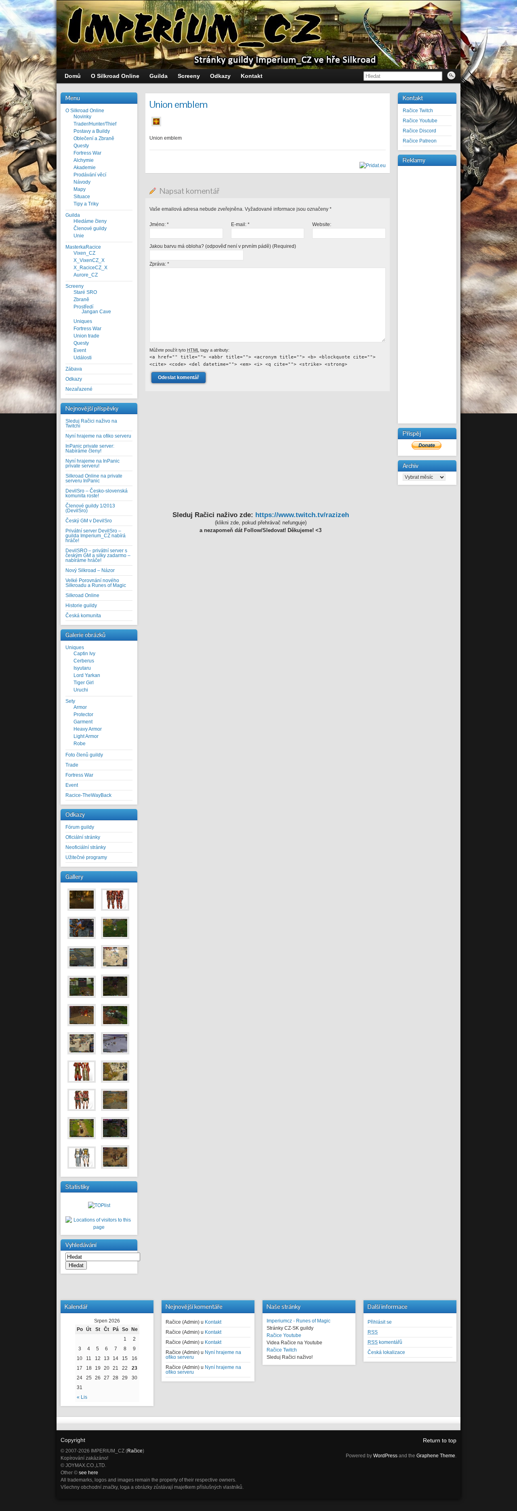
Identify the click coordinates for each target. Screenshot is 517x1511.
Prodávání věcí (90, 175)
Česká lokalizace (386, 1352)
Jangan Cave (96, 311)
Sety (70, 701)
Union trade (86, 336)
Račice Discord (419, 131)
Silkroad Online (82, 595)
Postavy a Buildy (92, 131)
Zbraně (81, 299)
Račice (135, 1451)
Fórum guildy (79, 827)
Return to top (439, 1440)
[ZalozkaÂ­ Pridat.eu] (372, 165)
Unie (79, 236)
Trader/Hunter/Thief (95, 124)
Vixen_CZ (84, 253)
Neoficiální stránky (85, 847)
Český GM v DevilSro (88, 521)
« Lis (82, 1397)
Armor (80, 707)
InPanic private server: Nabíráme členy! (89, 448)
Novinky (82, 116)
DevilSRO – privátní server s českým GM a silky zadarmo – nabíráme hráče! (97, 555)
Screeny (74, 286)
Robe (80, 743)
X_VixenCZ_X (89, 260)
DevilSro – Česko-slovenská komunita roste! (96, 493)
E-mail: (240, 224)
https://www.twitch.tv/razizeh (302, 515)
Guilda (72, 215)
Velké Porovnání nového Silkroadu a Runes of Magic (95, 583)
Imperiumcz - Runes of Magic (298, 1321)
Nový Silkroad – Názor (90, 570)
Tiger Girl (84, 682)
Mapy (80, 189)
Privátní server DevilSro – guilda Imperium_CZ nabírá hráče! (95, 535)
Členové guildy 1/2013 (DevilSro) (90, 508)
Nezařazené (78, 389)
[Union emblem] (156, 127)
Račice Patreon (420, 141)
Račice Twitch (418, 110)
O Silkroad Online (84, 110)
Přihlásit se (380, 1322)
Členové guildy (90, 228)
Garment (83, 722)
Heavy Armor (88, 729)
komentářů (385, 1342)
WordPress (385, 1456)
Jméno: (159, 224)
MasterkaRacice (83, 247)
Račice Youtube (420, 121)
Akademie (85, 167)
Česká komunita (83, 615)
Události (83, 357)
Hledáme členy (90, 221)
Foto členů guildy (84, 755)
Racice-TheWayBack (88, 795)
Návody (82, 182)
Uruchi (81, 690)
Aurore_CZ (86, 275)
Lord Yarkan (87, 675)
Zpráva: (159, 264)
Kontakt (213, 1322)
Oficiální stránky (82, 837)
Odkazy (73, 379)
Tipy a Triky (86, 204)
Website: (321, 224)
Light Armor (86, 736)
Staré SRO (85, 292)
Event (80, 350)
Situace (82, 196)
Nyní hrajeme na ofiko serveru (98, 436)
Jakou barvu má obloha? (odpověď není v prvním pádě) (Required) (222, 246)
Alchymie (84, 160)
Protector (83, 714)
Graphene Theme (435, 1456)
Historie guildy (81, 605)
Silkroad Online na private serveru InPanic (93, 478)
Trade (71, 765)
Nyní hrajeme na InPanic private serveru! (92, 463)
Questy (81, 146)
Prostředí (83, 307)
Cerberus (84, 661)
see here (88, 1472)
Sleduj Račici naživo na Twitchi (91, 423)
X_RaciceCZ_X (90, 267)
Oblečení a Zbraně (94, 138)
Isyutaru (82, 668)
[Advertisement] (427, 289)
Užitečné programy (86, 857)
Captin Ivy (84, 653)
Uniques (83, 321)
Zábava (73, 369)
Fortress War (87, 153)
